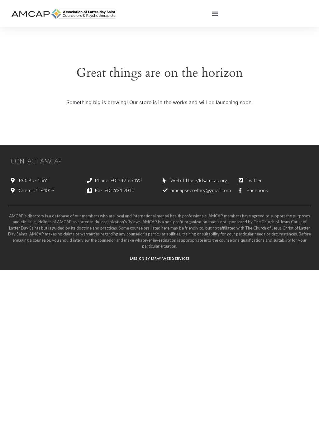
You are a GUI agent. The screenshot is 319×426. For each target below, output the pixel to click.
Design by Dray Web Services (160, 258)
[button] (215, 13)
